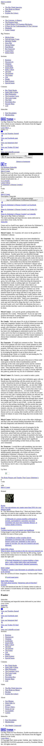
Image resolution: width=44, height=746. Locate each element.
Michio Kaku (9, 37)
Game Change (10, 30)
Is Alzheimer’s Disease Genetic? (12, 185)
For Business (5, 167)
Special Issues (10, 83)
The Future (9, 75)
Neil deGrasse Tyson (12, 39)
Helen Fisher (9, 53)
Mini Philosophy (10, 94)
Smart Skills (9, 68)
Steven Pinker (10, 45)
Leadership (9, 66)
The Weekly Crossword (13, 725)
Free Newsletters (10, 113)
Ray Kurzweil (10, 49)
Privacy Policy (10, 707)
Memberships (9, 115)
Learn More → (6, 128)
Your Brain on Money (12, 9)
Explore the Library (11, 13)
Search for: (4, 154)
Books (3, 505)
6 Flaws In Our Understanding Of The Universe (21, 26)
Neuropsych (9, 62)
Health (7, 79)
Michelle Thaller (10, 41)
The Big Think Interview (13, 7)
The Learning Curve (12, 96)
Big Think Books (11, 90)
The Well (8, 100)
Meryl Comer (5, 171)
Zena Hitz (8, 43)
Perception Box (10, 102)
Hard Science (9, 81)
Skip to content (6, 2)
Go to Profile (5, 181)
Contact (7, 705)
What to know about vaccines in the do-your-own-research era (22, 551)
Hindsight (8, 28)
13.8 (6, 106)
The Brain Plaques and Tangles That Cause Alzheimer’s (20, 478)
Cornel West (9, 51)
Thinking (8, 64)
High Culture (9, 69)
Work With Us (10, 703)
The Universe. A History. (13, 20)
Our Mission (9, 701)
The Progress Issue (11, 22)
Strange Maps (9, 104)
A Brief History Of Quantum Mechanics (18, 24)
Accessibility (9, 711)
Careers (7, 713)
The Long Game (10, 98)
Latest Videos (5, 183)
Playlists (8, 11)
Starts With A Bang (11, 92)
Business (8, 60)
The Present (9, 73)
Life (6, 77)
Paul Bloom (9, 47)
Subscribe (13, 167)
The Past (8, 71)
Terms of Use (9, 709)
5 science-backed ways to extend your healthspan (17, 530)
